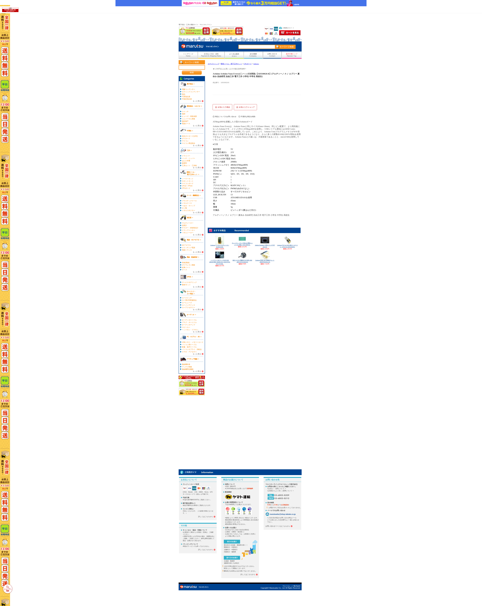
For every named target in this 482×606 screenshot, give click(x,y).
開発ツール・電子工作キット (231, 64)
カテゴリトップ (213, 64)
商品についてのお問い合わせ (225, 116)
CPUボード (248, 64)
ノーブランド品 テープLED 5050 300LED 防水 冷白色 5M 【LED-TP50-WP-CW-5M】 (219, 262)
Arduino (256, 64)
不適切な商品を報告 (248, 116)
